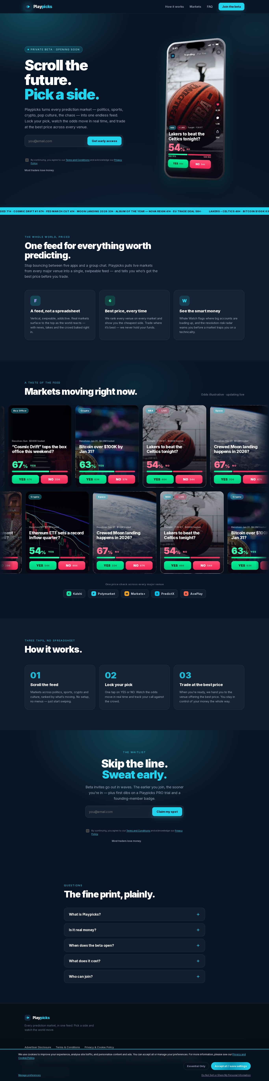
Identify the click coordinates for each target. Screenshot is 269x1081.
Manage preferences (29, 1075)
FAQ (210, 6)
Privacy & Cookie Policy (99, 1047)
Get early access (104, 141)
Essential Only (196, 1066)
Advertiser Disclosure (38, 1047)
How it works (174, 6)
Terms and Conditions (78, 160)
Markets (195, 6)
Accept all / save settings (231, 1066)
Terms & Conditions (68, 1047)
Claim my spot (167, 812)
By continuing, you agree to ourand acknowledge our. (76, 162)
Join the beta (231, 6)
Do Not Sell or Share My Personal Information (226, 1075)
